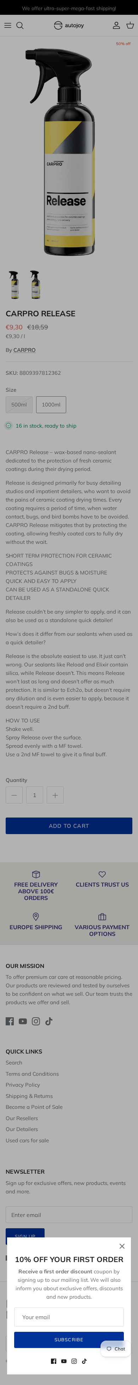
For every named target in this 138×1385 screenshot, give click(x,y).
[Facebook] (53, 1361)
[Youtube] (64, 1361)
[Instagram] (74, 1361)
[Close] (122, 1246)
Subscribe (68, 1339)
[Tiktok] (84, 1361)
